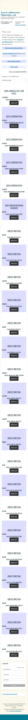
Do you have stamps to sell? (10, 694)
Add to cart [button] (14, 103)
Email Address (7, 669)
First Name (6, 674)
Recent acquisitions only (10, 53)
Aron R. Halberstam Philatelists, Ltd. (10, 13)
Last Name (6, 679)
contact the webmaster (15, 711)
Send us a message (20, 25)
